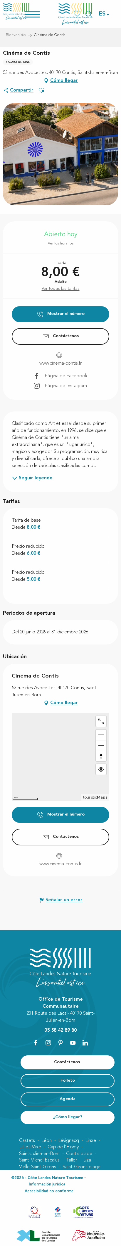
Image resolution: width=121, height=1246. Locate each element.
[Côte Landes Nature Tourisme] (75, 14)
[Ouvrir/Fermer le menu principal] (40, 14)
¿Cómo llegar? (67, 1117)
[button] (102, 14)
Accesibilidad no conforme (49, 1191)
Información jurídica (47, 1184)
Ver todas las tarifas (61, 289)
